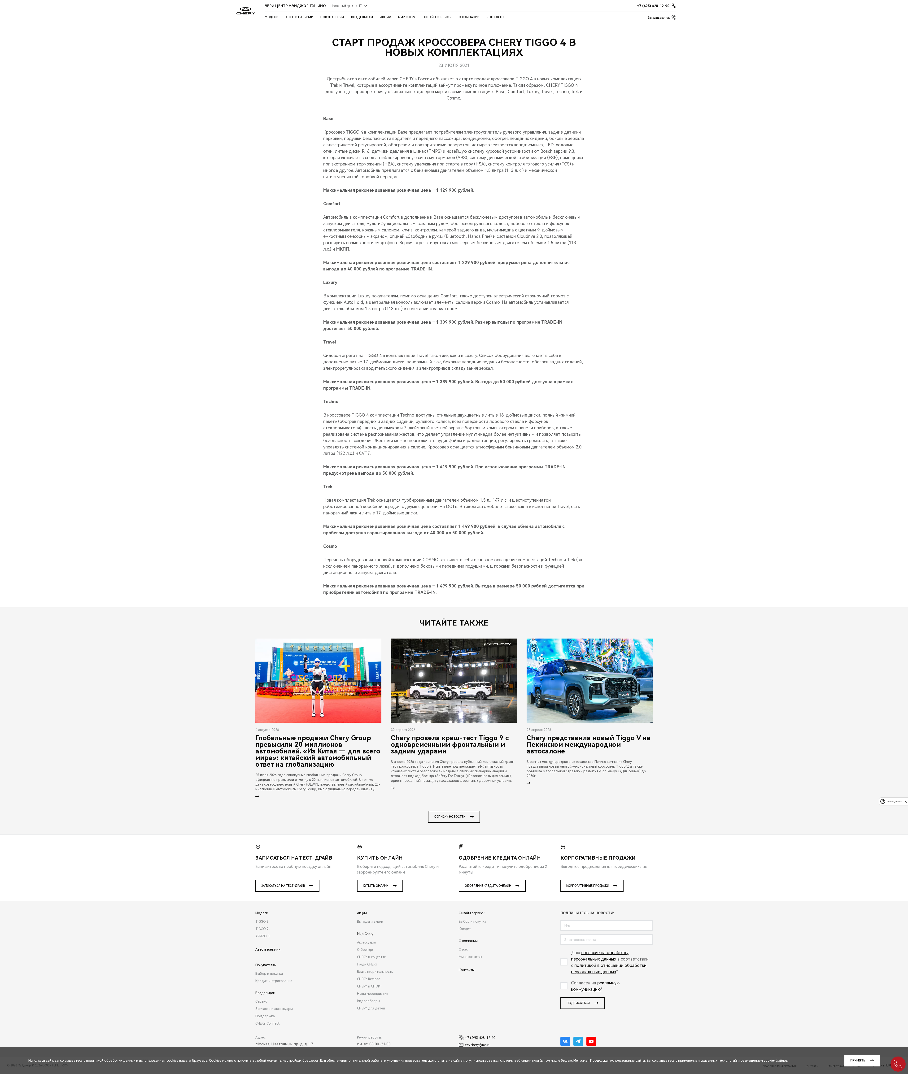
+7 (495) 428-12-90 (480, 1038)
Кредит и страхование (273, 981)
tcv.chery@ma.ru (477, 1045)
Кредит (465, 929)
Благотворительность (375, 972)
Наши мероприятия (372, 994)
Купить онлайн (376, 885)
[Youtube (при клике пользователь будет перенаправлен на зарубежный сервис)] (591, 1041)
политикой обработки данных (110, 1060)
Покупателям (332, 17)
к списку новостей (450, 816)
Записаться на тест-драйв (283, 885)
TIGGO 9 (262, 921)
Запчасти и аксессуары (274, 1009)
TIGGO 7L (263, 929)
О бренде (365, 950)
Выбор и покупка (269, 973)
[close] (906, 801)
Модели (272, 17)
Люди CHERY (367, 964)
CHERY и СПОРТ (369, 986)
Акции (385, 17)
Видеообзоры (368, 1001)
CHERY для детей (371, 1008)
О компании (469, 17)
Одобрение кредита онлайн (488, 885)
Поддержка (265, 1016)
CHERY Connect (267, 1023)
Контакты (495, 17)
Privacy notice (894, 801)
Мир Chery (406, 17)
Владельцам (362, 17)
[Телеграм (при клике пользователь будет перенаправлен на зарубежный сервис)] (578, 1041)
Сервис (261, 1001)
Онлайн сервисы (437, 17)
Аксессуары (366, 942)
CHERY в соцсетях (371, 957)
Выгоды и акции (370, 921)
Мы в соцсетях (470, 957)
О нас (463, 949)
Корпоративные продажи (587, 885)
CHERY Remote (368, 979)
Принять (857, 1060)
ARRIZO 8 (262, 936)
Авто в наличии (299, 17)
